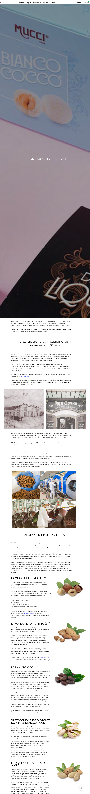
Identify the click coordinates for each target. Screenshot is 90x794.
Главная (21, 2)
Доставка (45, 2)
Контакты (53, 2)
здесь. (45, 714)
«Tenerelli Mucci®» (25, 376)
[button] (85, 2)
